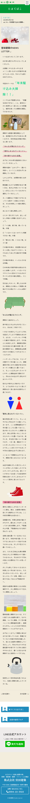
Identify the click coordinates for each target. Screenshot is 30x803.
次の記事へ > (24, 694)
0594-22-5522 (16, 790)
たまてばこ (7, 17)
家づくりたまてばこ (16, 709)
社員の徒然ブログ (16, 719)
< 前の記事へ (5, 694)
